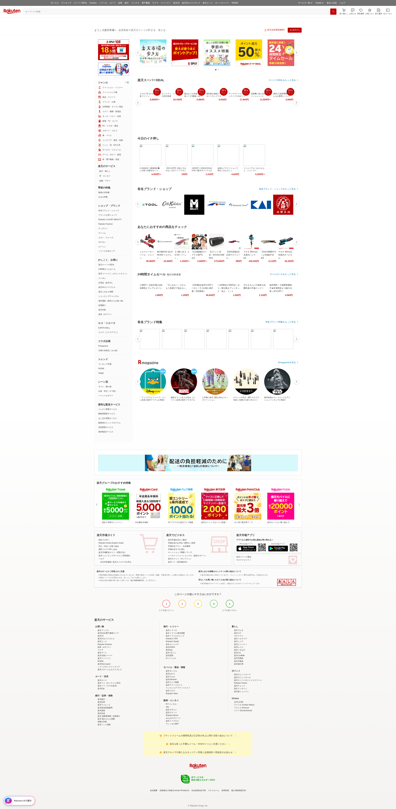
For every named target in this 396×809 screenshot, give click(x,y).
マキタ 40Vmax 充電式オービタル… (285, 255)
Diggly (101, 373)
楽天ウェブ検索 (172, 682)
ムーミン (102, 246)
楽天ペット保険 (104, 725)
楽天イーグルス (172, 721)
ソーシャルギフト (105, 396)
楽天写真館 (238, 658)
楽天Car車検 (239, 655)
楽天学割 (102, 310)
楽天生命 (101, 713)
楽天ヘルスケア (240, 639)
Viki (167, 707)
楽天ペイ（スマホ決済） (108, 686)
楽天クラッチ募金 (243, 557)
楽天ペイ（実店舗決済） (178, 562)
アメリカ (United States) (244, 705)
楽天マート (102, 653)
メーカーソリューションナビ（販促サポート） (187, 556)
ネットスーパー (222, 3)
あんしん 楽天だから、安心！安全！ (286, 582)
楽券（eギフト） (105, 314)
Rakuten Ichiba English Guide (111, 543)
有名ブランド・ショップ (108, 210)
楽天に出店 (332, 3)
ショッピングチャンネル (108, 296)
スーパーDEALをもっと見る (282, 80)
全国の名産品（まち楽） (108, 350)
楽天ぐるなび (239, 650)
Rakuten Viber (172, 693)
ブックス (135, 3)
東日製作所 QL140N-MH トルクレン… (164, 255)
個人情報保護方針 (238, 790)
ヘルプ (342, 3)
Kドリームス (171, 658)
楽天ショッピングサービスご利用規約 (114, 556)
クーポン (102, 278)
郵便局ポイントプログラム (109, 423)
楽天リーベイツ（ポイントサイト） (113, 274)
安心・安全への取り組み (109, 546)
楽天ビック (208, 3)
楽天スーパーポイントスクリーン (248, 680)
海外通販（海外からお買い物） (111, 301)
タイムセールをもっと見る (283, 274)
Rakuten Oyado (172, 641)
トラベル (103, 3)
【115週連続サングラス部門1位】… (199, 255)
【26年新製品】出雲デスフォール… (233, 255)
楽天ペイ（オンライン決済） (110, 683)
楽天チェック (239, 686)
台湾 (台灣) (238, 702)
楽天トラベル (171, 630)
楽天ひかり (170, 674)
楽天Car (237, 653)
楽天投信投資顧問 (105, 708)
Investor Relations (181, 790)
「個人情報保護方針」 (137, 580)
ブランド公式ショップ (107, 215)
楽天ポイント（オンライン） (180, 559)
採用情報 (225, 790)
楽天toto (169, 650)
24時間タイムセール (106, 269)
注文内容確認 (105, 562)
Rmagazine (103, 346)
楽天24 (176, 3)
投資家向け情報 (166, 790)
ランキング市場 (104, 364)
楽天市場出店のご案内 (177, 540)
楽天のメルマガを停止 (122, 562)
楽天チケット (171, 712)
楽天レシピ (238, 647)
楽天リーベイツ (104, 658)
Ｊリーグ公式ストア (106, 251)
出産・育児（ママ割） (107, 391)
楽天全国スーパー (105, 655)
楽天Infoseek (171, 679)
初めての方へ (104, 540)
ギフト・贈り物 (104, 387)
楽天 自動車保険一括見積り (109, 716)
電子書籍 (146, 3)
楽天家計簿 (238, 664)
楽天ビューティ (240, 644)
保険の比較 (102, 722)
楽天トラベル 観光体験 (175, 633)
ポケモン (102, 242)
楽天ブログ (170, 691)
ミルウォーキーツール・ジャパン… (147, 255)
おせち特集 (103, 197)
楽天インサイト (240, 688)
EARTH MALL (104, 328)
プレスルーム (213, 790)
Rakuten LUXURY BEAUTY (110, 219)
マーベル (102, 233)
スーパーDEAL (80, 3)
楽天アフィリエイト (174, 685)
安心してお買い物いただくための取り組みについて (219, 580)
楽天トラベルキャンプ (175, 636)
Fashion (93, 3)
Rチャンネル (171, 704)
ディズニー (103, 228)
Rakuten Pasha (240, 683)
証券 (120, 3)
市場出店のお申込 (175, 543)
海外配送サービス (105, 432)
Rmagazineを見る (287, 362)
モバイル (55, 3)
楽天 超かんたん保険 (106, 719)
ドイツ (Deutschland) (243, 710)
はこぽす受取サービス (107, 418)
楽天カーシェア (172, 644)
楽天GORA (170, 647)
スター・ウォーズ (105, 238)
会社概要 (153, 790)
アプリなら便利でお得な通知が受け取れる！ (254, 540)
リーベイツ (166, 3)
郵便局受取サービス (106, 414)
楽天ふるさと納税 (105, 292)
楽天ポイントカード (242, 674)
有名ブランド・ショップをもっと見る (277, 189)
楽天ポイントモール (242, 677)
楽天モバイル (171, 671)
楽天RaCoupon (104, 664)
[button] (352, 11)
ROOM (235, 3)
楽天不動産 (238, 661)
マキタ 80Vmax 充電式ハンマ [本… (250, 255)
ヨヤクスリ (238, 636)
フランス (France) (241, 708)
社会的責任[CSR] (199, 790)
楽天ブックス (103, 630)
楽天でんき (238, 630)
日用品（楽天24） (106, 283)
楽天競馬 (169, 655)
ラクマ (155, 3)
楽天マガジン (171, 710)
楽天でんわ (170, 677)
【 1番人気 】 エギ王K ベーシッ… (181, 255)
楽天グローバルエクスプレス (110, 669)
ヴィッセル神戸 (172, 724)
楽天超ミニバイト (241, 691)
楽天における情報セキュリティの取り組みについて (219, 571)
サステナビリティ (243, 560)
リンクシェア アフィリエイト (178, 688)
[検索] (333, 12)
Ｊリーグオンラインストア (109, 667)
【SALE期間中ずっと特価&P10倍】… (268, 255)
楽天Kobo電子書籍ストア (108, 633)
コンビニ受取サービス (107, 409)
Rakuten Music (172, 715)
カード (113, 3)
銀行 (127, 3)
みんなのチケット (173, 718)
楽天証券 (101, 702)
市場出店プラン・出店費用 (179, 546)
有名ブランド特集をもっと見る (280, 322)
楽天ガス (237, 633)
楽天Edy (101, 688)
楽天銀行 (101, 699)
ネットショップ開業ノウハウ (180, 552)
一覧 (127, 82)
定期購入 (102, 305)
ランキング (66, 3)
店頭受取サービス (105, 427)
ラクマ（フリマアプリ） (108, 332)
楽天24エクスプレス (191, 3)
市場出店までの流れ (176, 549)
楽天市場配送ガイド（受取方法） (112, 552)
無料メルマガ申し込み (108, 549)
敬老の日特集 (104, 192)
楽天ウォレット (104, 705)
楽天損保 (101, 710)
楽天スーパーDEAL (106, 265)
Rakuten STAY (172, 639)
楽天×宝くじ (171, 653)
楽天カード (102, 680)
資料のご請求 (189, 543)
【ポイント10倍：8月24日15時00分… (216, 255)
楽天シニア (238, 641)
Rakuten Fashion (105, 224)
